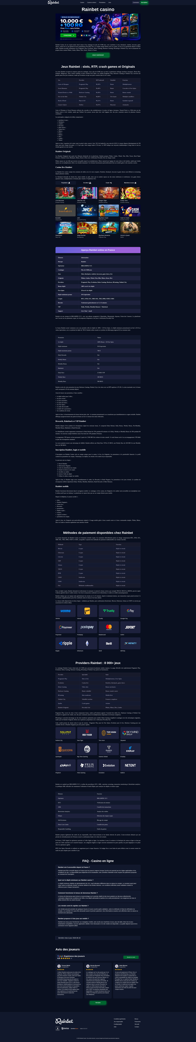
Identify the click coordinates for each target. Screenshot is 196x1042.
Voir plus (98, 1002)
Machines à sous (129, 182)
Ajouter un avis (131, 957)
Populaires (64, 182)
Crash (107, 182)
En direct (86, 182)
